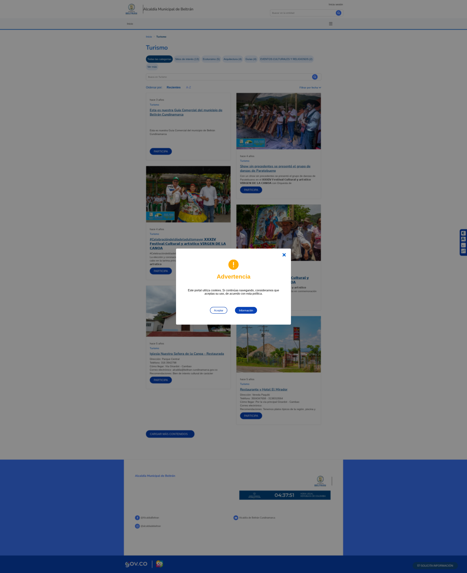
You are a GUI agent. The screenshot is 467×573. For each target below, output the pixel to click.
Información (246, 310)
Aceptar (218, 310)
